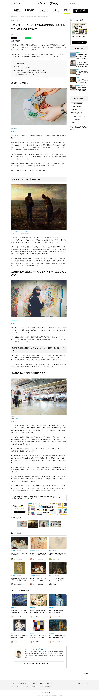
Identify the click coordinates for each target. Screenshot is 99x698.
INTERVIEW (21, 683)
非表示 (21, 63)
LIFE (28, 683)
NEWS (34, 683)
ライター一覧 (25, 686)
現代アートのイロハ (76, 106)
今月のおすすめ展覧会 (76, 103)
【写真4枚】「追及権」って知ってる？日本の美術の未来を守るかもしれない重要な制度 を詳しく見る (37, 497)
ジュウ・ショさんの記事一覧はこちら (37, 664)
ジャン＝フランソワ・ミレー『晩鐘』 (20, 231)
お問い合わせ (34, 686)
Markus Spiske (14, 418)
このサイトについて (15, 686)
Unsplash (13, 131)
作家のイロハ (74, 109)
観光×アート (74, 122)
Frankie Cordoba (15, 320)
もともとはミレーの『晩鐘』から (25, 67)
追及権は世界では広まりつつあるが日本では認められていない (31, 70)
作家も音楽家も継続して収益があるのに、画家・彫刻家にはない (33, 72)
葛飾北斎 (73, 116)
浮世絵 (79, 116)
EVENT (12, 683)
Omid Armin (14, 128)
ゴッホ (82, 109)
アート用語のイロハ (76, 119)
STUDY (15, 16)
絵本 (85, 116)
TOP (12, 16)
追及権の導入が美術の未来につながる (25, 74)
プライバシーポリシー (45, 686)
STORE (49, 683)
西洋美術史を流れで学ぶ (77, 113)
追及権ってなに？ (20, 66)
